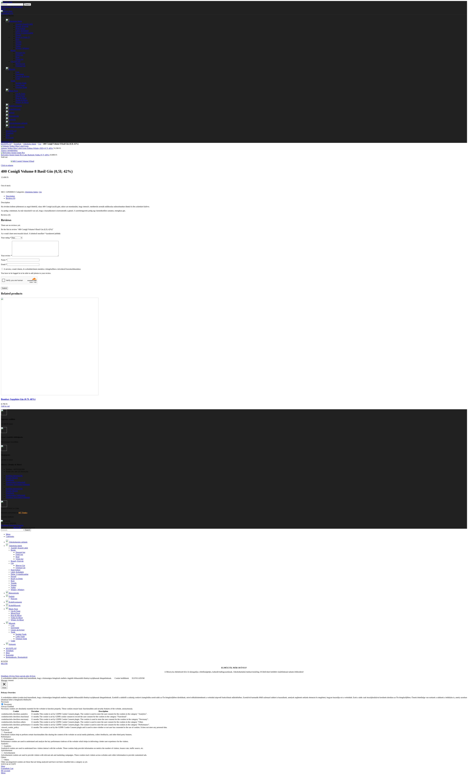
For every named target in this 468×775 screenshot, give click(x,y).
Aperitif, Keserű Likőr (24, 24)
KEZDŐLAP (6, 144)
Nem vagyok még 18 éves (25, 676)
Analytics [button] (4, 744)
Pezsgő (18, 35)
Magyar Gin (20, 64)
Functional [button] (5, 730)
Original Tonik (21, 87)
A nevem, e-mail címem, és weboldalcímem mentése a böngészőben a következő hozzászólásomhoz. (42, 269)
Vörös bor (19, 59)
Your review (6, 256)
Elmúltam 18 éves (8, 676)
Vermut (18, 44)
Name (4, 260)
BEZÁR (4, 664)
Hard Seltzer (20, 28)
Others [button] (3, 757)
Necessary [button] (5, 702)
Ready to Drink (23, 37)
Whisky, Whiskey (22, 48)
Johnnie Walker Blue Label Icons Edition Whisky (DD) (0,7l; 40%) (27, 148)
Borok (13, 50)
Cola (17, 72)
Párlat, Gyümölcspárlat (24, 33)
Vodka (18, 46)
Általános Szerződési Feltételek (18, 484)
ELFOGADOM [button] (138, 678)
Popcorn (14, 599)
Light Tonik (20, 85)
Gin (15, 61)
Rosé (18, 57)
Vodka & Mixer (22, 100)
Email (4, 264)
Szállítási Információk (14, 476)
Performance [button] (6, 737)
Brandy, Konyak (22, 26)
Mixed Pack (20, 96)
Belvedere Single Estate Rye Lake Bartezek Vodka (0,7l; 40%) (25, 155)
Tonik (13, 81)
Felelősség (10, 480)
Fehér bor (19, 55)
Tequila (18, 42)
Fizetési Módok (12, 478)
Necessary (8, 704)
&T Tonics (23, 513)
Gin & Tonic (20, 94)
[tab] (236, 196)
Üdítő (18, 79)
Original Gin (20, 66)
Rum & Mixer (21, 98)
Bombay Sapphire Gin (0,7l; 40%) (18, 399)
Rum (17, 39)
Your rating (6, 238)
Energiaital (20, 74)
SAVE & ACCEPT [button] (8, 764)
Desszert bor (20, 53)
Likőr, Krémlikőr (22, 31)
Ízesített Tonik (21, 83)
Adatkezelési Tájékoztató (15, 482)
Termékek (17, 144)
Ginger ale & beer (22, 76)
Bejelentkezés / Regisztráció (16, 657)
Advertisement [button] (6, 750)
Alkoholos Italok (29, 144)
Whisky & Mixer (22, 102)
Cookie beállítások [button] (122, 678)
